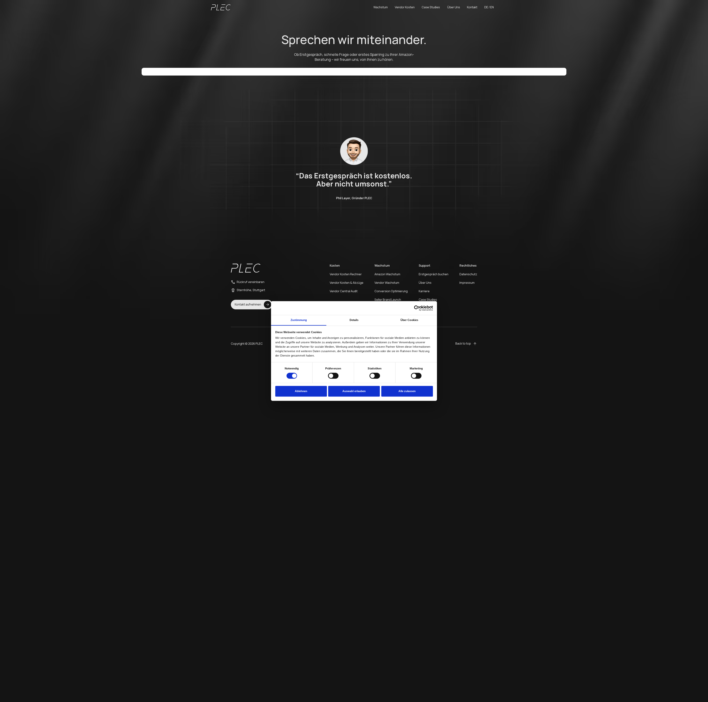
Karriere (424, 291)
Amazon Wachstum (387, 274)
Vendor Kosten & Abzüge (346, 283)
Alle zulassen (407, 391)
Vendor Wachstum (386, 283)
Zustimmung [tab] (299, 320)
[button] (380, 7)
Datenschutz (468, 274)
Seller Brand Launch (387, 300)
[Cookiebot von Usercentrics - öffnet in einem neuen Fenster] (417, 308)
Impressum (467, 283)
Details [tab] (354, 320)
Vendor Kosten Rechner (346, 274)
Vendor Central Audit (344, 291)
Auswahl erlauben (354, 391)
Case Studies (428, 300)
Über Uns (425, 283)
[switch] (333, 376)
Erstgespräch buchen (433, 274)
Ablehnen (301, 391)
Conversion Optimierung (391, 291)
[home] (221, 7)
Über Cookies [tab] (409, 320)
